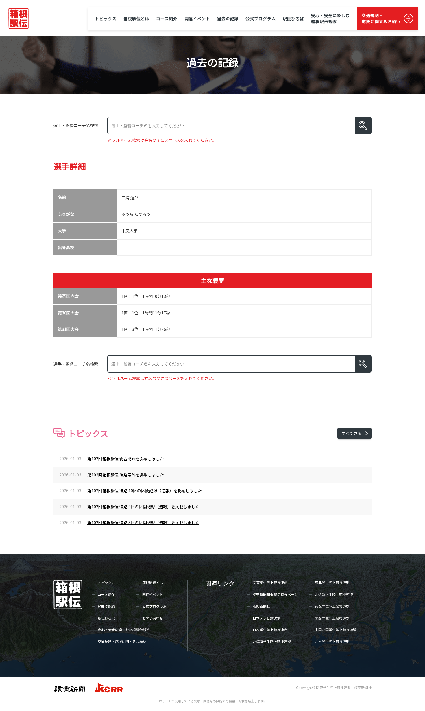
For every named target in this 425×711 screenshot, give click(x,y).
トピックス (105, 18)
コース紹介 (166, 18)
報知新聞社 (261, 606)
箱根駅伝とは (136, 18)
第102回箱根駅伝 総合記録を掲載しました (125, 458)
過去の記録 (228, 18)
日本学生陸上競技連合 (270, 629)
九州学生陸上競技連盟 (332, 641)
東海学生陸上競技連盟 (332, 606)
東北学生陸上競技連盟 (332, 582)
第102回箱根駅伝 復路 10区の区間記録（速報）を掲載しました (144, 490)
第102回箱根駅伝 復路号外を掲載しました (125, 475)
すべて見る (351, 433)
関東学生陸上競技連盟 (270, 582)
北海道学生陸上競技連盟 (272, 641)
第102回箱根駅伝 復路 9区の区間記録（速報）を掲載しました (143, 506)
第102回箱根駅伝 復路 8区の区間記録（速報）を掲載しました (143, 522)
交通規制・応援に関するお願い (381, 18)
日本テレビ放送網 (266, 618)
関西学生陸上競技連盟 (332, 618)
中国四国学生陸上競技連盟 (335, 629)
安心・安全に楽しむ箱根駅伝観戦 (330, 18)
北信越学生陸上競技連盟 (334, 594)
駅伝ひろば (293, 18)
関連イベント (197, 18)
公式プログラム (260, 18)
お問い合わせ (152, 618)
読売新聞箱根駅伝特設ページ (275, 594)
